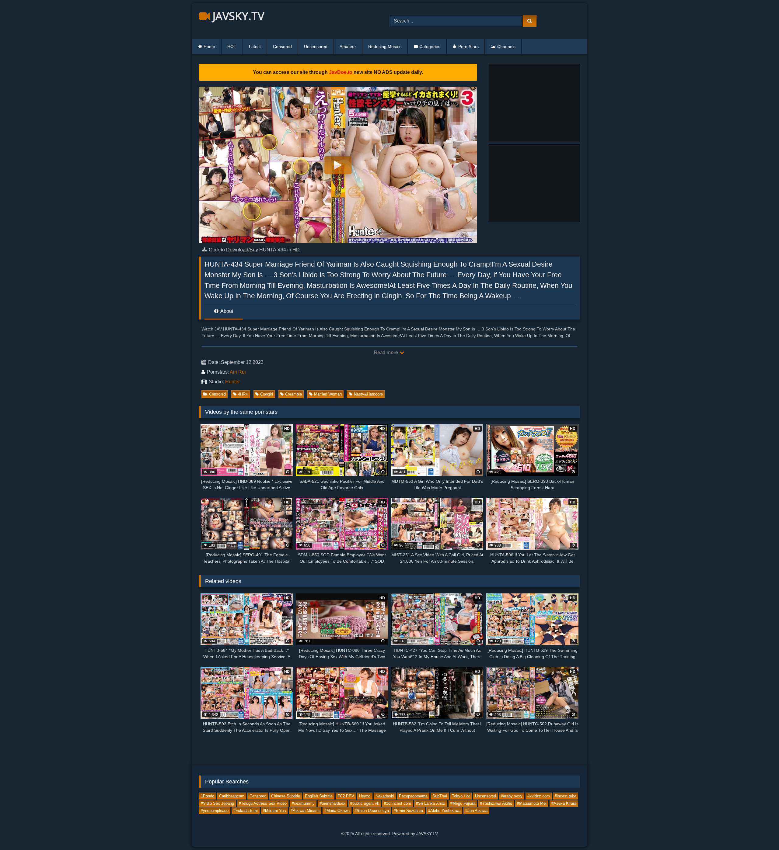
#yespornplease (215, 810)
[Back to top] (760, 832)
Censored (282, 46)
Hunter (232, 381)
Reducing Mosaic (384, 46)
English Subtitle (319, 796)
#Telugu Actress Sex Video (263, 803)
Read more (386, 352)
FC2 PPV (345, 796)
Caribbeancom (231, 796)
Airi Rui (238, 372)
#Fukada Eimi (245, 810)
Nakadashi (385, 796)
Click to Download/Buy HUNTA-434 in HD (254, 249)
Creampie (293, 394)
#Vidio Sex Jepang (217, 803)
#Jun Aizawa (476, 810)
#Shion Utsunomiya (372, 810)
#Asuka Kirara (563, 803)
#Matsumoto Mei (532, 803)
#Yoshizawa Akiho (496, 803)
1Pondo (207, 796)
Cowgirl (266, 394)
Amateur (348, 46)
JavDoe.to (340, 72)
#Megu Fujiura (462, 803)
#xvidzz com (538, 796)
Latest (255, 46)
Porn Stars (468, 46)
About (226, 311)
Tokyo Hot (461, 796)
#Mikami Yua (274, 810)
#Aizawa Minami (305, 810)
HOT (231, 46)
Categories (429, 46)
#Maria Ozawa (337, 810)
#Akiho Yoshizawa (444, 810)
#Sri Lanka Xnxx (430, 803)
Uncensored (315, 46)
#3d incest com (397, 803)
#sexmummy (303, 803)
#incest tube (565, 796)
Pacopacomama (413, 796)
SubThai (439, 796)
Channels (506, 46)
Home (209, 46)
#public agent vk (364, 803)
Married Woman (328, 394)
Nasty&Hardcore (368, 394)
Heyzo (364, 796)
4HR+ (243, 394)
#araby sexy (511, 796)
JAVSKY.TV (237, 16)
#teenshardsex (332, 803)
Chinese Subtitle (285, 796)
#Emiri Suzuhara (408, 810)
